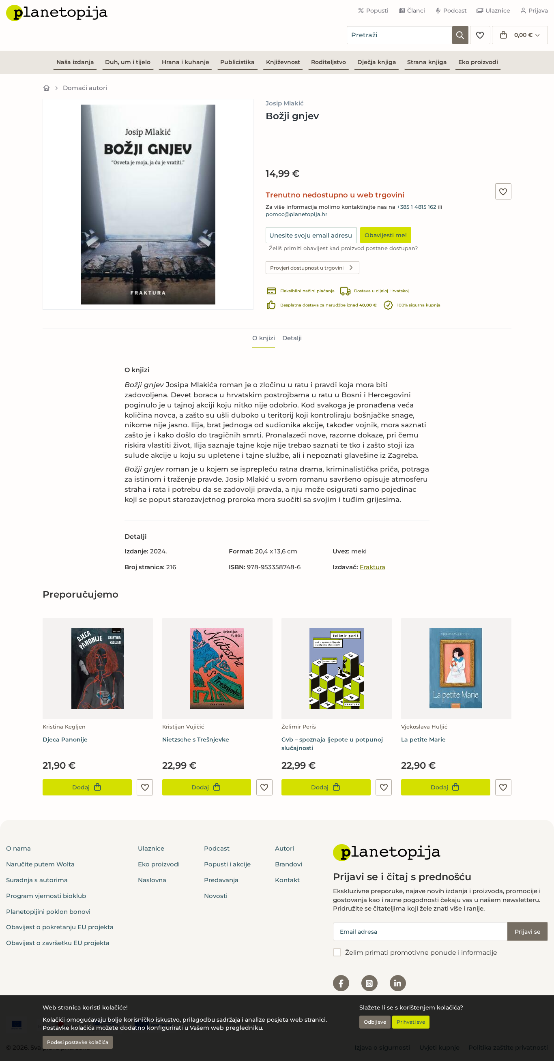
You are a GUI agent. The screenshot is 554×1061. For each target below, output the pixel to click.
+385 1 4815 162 (416, 207)
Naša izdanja (75, 62)
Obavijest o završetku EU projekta (58, 943)
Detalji (292, 338)
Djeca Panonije (65, 739)
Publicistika (237, 62)
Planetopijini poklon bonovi (48, 911)
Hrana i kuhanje (185, 62)
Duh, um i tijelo (127, 62)
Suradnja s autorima (37, 880)
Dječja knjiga (376, 62)
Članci (416, 10)
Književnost (283, 62)
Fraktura (372, 567)
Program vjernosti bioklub (46, 896)
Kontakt (287, 880)
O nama (18, 848)
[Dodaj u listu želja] (503, 191)
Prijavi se (528, 931)
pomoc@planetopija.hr (296, 214)
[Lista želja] (480, 35)
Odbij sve (375, 1022)
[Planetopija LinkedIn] (398, 983)
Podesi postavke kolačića (77, 1042)
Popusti (377, 10)
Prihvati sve (411, 1022)
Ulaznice (497, 10)
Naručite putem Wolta (40, 864)
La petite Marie (423, 739)
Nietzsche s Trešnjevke (195, 739)
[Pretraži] (460, 35)
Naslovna (152, 880)
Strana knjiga (427, 62)
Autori (284, 848)
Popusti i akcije (227, 864)
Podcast (455, 10)
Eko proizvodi (478, 62)
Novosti (216, 896)
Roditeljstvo (328, 62)
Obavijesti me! (386, 235)
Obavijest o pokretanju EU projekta (60, 927)
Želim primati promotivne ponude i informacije (421, 952)
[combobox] (399, 35)
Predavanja (221, 880)
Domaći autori (85, 88)
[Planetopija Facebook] (341, 983)
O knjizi (263, 338)
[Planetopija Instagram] (369, 983)
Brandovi (288, 864)
